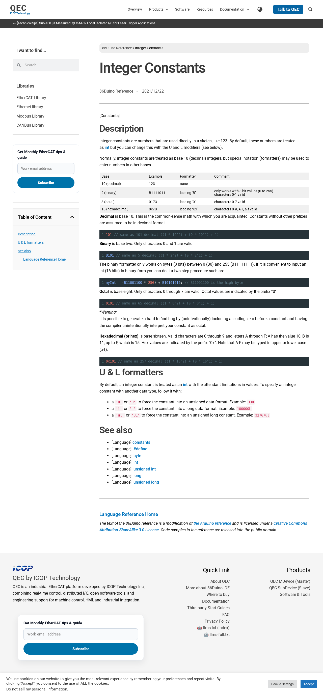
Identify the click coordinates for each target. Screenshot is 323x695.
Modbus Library (30, 116)
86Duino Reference (117, 48)
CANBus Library (30, 125)
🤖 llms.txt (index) (213, 627)
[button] (166, 9)
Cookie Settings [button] (282, 684)
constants (141, 442)
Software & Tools (295, 594)
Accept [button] (309, 684)
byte (137, 455)
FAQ (226, 614)
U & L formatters (31, 242)
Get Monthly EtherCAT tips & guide (41, 155)
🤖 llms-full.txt (217, 634)
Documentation (216, 601)
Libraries (25, 86)
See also (24, 251)
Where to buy (218, 594)
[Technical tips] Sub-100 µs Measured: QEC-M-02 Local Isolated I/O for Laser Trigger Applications (86, 23)
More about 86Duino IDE (208, 588)
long (137, 475)
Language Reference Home (44, 259)
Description (27, 234)
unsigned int (144, 469)
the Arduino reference (212, 523)
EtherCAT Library (31, 97)
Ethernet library (29, 106)
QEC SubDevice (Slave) (289, 588)
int (107, 147)
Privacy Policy (217, 621)
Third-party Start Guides (208, 607)
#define (140, 449)
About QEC (220, 581)
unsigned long (146, 482)
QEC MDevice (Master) (290, 581)
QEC (18, 8)
